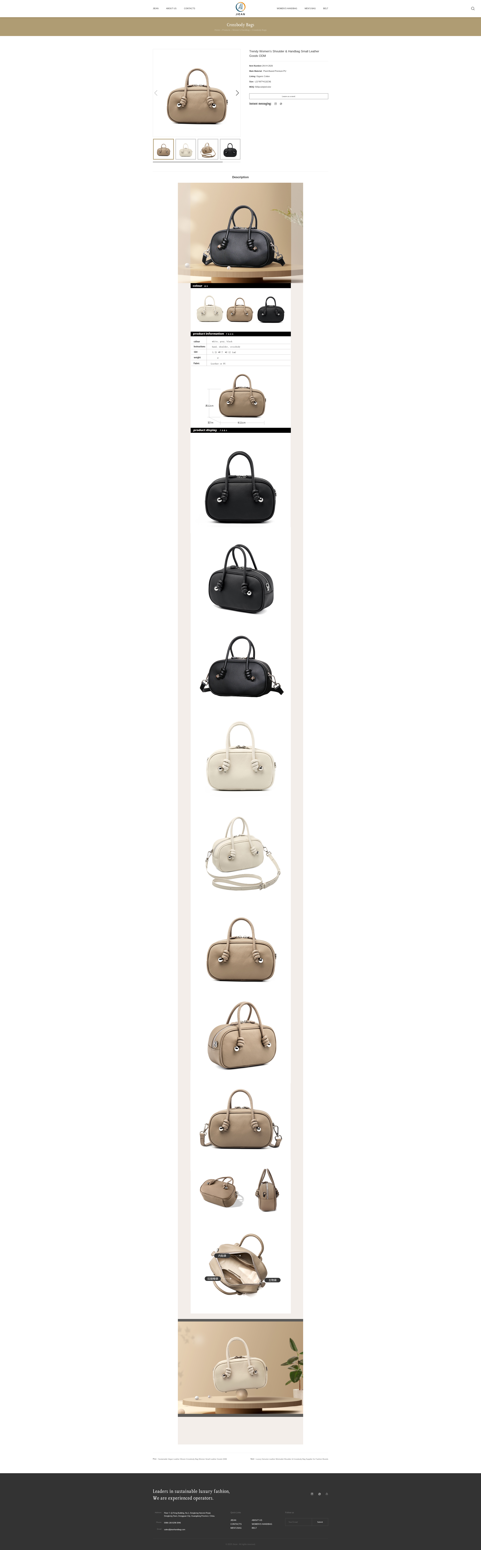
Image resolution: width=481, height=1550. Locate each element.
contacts (189, 8)
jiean (156, 8)
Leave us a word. (289, 96)
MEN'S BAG (310, 8)
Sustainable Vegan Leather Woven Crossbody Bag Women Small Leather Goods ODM (192, 1459)
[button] (237, 93)
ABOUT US (171, 8)
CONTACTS (236, 1524)
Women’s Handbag (241, 30)
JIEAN (233, 1520)
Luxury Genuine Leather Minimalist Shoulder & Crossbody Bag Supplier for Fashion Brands (292, 1459)
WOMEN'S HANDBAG (287, 8)
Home (217, 30)
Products (226, 30)
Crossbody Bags (259, 30)
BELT (325, 8)
